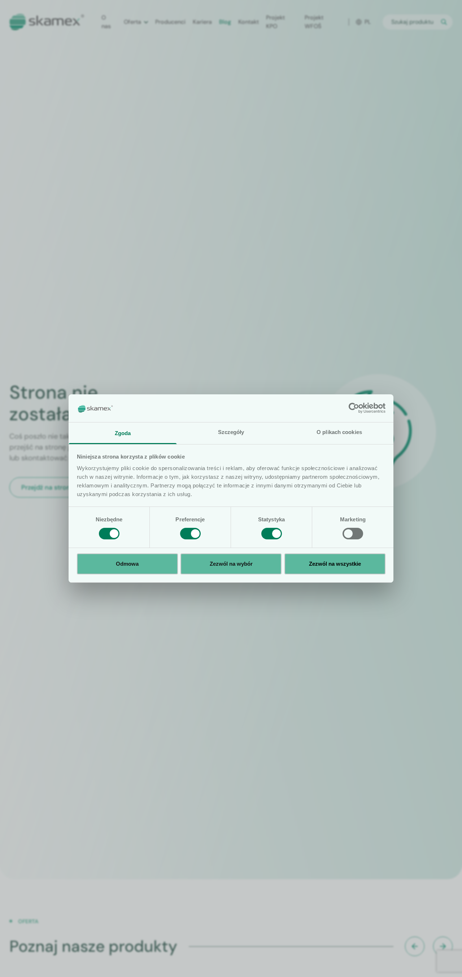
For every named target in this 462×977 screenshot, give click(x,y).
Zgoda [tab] (123, 433)
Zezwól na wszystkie (335, 564)
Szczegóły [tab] (231, 432)
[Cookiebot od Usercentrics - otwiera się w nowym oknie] (353, 408)
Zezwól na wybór (231, 564)
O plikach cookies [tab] (339, 432)
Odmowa (127, 564)
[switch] (190, 533)
